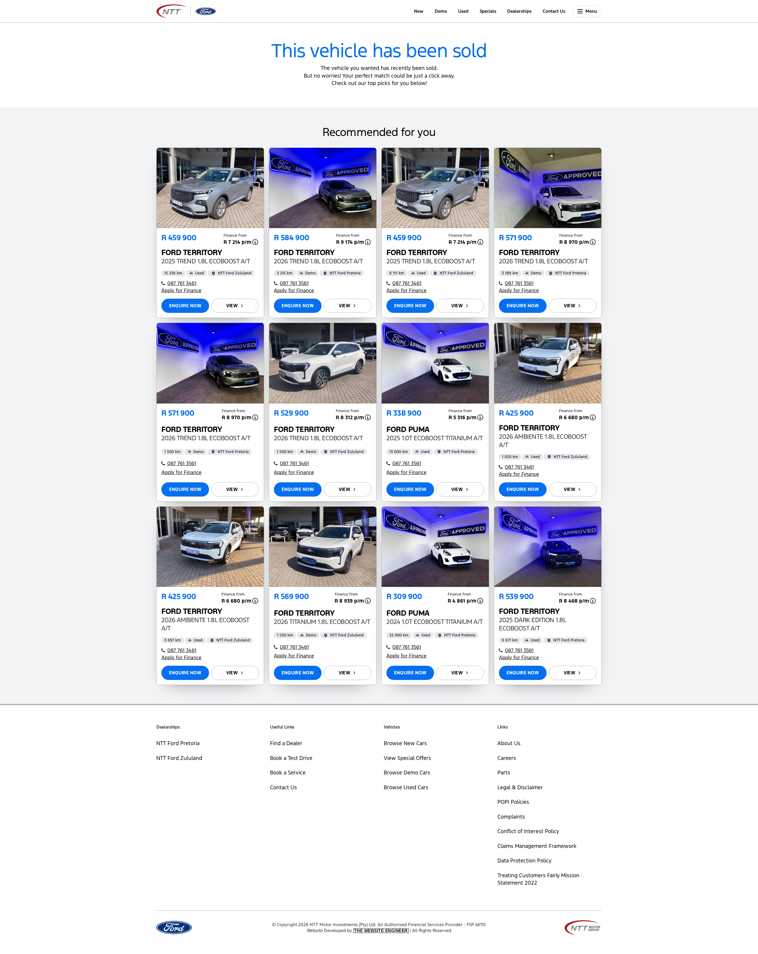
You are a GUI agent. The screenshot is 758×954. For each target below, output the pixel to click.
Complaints (511, 816)
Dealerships (519, 11)
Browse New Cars (405, 743)
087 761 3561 (294, 283)
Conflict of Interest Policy (528, 831)
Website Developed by (357, 930)
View (232, 305)
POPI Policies (513, 801)
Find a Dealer (286, 743)
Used (463, 11)
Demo (441, 11)
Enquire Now (185, 305)
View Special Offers (407, 758)
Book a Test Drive (291, 758)
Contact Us (554, 11)
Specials (488, 11)
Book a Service (288, 772)
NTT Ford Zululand (179, 758)
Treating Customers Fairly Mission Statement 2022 (538, 879)
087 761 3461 (181, 283)
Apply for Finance (181, 290)
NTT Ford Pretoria (178, 743)
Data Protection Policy (524, 860)
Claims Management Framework (536, 846)
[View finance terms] (255, 242)
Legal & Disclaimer (520, 787)
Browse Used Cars (406, 787)
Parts (503, 772)
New (418, 11)
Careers (506, 758)
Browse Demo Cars (407, 772)
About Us (509, 743)
